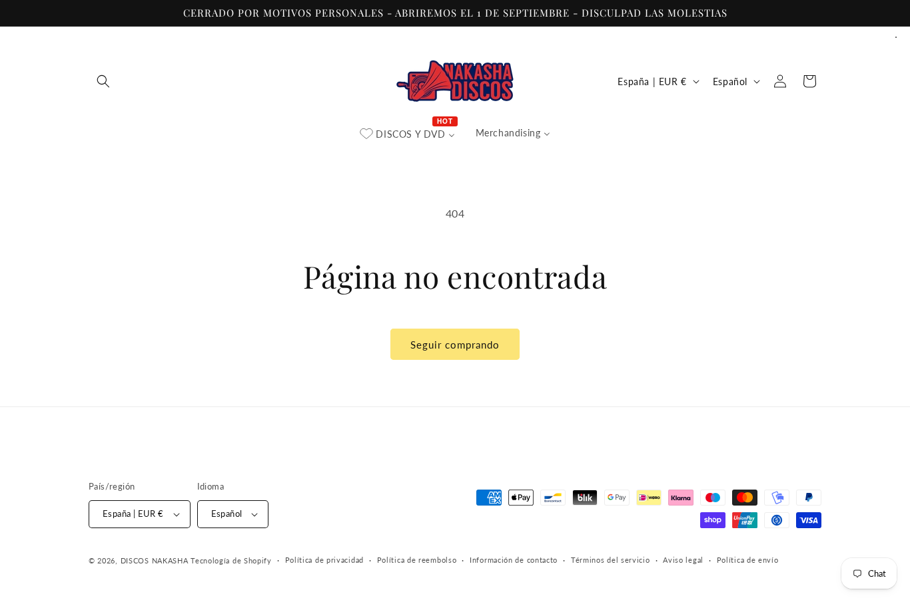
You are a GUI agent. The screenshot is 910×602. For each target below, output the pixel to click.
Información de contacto (514, 559)
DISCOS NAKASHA (155, 560)
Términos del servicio (610, 559)
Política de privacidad (324, 559)
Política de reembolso (417, 559)
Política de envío (748, 559)
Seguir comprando (455, 345)
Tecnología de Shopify (231, 560)
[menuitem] (408, 134)
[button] (103, 81)
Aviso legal (683, 559)
